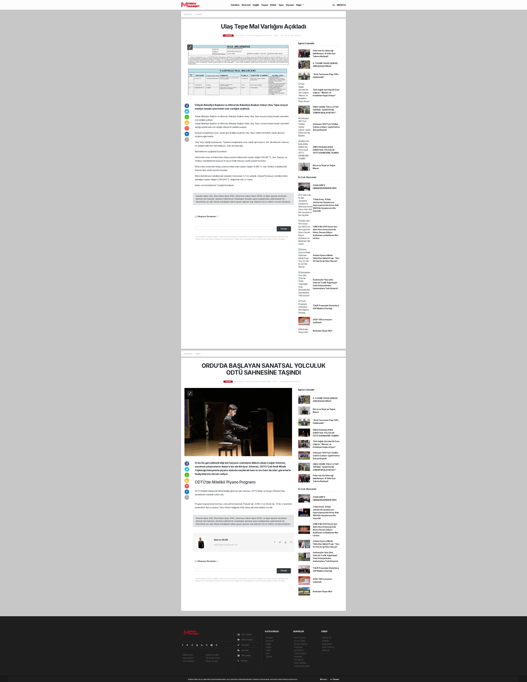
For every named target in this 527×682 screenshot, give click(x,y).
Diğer (299, 5)
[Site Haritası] (213, 645)
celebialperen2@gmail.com (226, 544)
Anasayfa (188, 14)
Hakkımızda (188, 655)
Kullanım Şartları (212, 655)
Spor (281, 5)
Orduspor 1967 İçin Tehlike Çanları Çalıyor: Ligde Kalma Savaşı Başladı (326, 127)
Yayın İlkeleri (188, 658)
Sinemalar (298, 656)
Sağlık (256, 5)
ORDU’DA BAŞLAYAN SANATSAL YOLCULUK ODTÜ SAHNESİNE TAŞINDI (326, 150)
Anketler (325, 641)
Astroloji (325, 650)
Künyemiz (246, 655)
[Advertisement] (145, 35)
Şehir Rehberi (300, 663)
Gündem (235, 5)
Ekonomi (246, 5)
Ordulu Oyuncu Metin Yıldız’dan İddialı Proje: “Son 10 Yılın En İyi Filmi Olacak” (326, 258)
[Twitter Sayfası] (188, 645)
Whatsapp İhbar (213, 658)
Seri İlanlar (298, 660)
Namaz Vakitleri (300, 644)
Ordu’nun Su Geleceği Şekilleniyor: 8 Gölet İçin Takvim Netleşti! (324, 53)
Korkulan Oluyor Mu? (322, 331)
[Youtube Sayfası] (198, 645)
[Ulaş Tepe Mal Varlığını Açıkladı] (238, 70)
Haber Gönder (212, 661)
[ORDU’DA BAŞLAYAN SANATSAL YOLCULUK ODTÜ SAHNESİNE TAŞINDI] (238, 422)
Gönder (284, 229)
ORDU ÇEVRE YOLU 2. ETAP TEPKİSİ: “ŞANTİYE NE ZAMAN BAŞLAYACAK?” (326, 110)
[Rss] (208, 645)
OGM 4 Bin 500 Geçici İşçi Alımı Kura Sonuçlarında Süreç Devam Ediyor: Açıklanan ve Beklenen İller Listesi (325, 232)
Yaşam (264, 5)
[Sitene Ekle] (217, 645)
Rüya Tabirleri (328, 647)
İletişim (244, 660)
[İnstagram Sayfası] (193, 645)
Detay (324, 679)
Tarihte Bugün (300, 653)
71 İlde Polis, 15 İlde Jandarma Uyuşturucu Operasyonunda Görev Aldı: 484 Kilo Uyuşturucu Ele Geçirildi (326, 205)
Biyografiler (327, 644)
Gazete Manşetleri (302, 666)
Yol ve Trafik (299, 641)
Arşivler (245, 650)
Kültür (273, 5)
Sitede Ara (326, 637)
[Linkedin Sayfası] (203, 645)
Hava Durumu (300, 637)
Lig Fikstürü (299, 650)
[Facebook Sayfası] (183, 645)
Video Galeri (247, 639)
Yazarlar (245, 645)
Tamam (335, 679)
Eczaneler (298, 647)
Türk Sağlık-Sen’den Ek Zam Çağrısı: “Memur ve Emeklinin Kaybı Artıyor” (326, 93)
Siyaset (290, 5)
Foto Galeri (246, 634)
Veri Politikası (188, 661)
